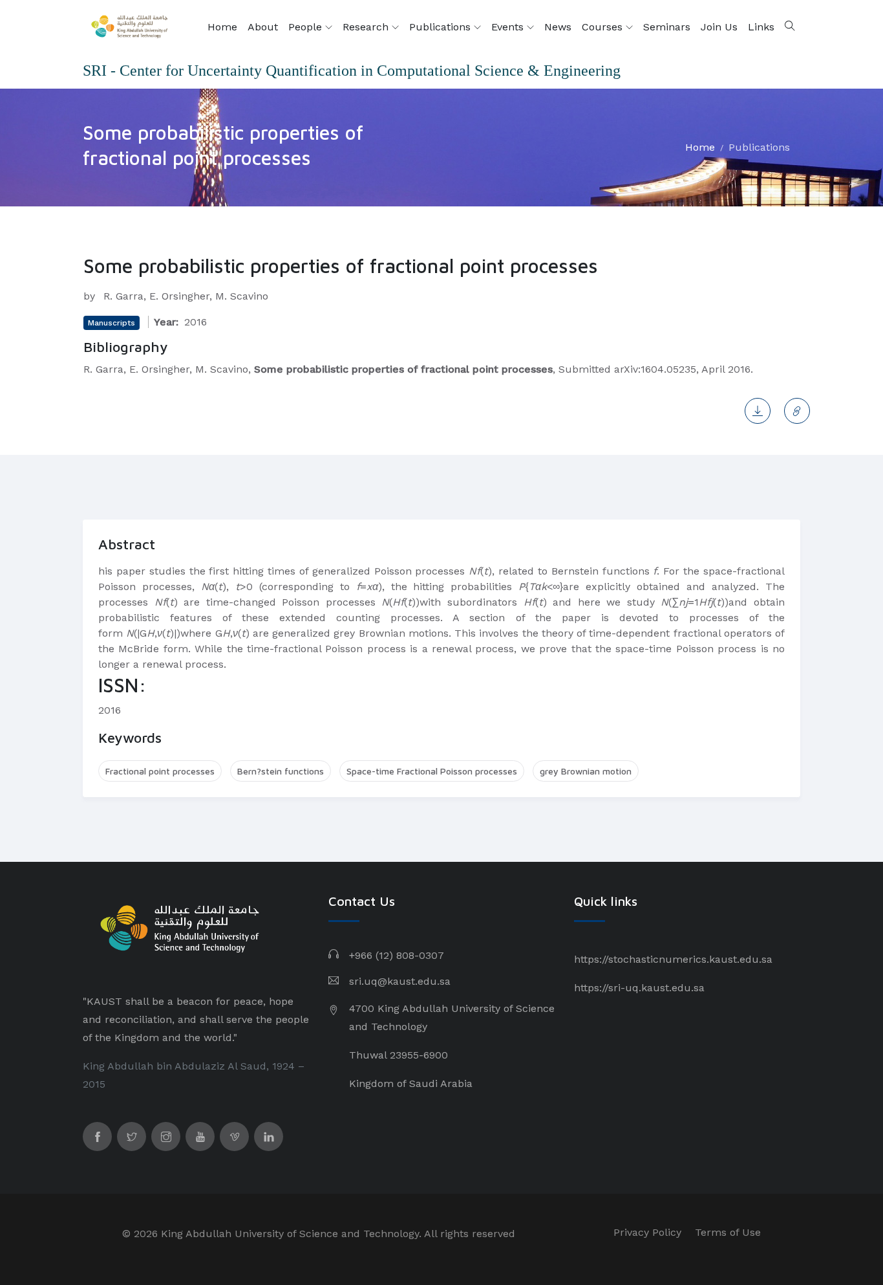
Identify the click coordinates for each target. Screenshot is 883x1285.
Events (509, 27)
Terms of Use (728, 1232)
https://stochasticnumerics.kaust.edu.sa (673, 959)
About (263, 27)
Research (367, 27)
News (557, 27)
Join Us (719, 27)
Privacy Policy (647, 1232)
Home (222, 27)
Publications (441, 27)
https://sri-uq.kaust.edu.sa (639, 988)
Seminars (666, 27)
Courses (604, 27)
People (306, 27)
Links (761, 27)
